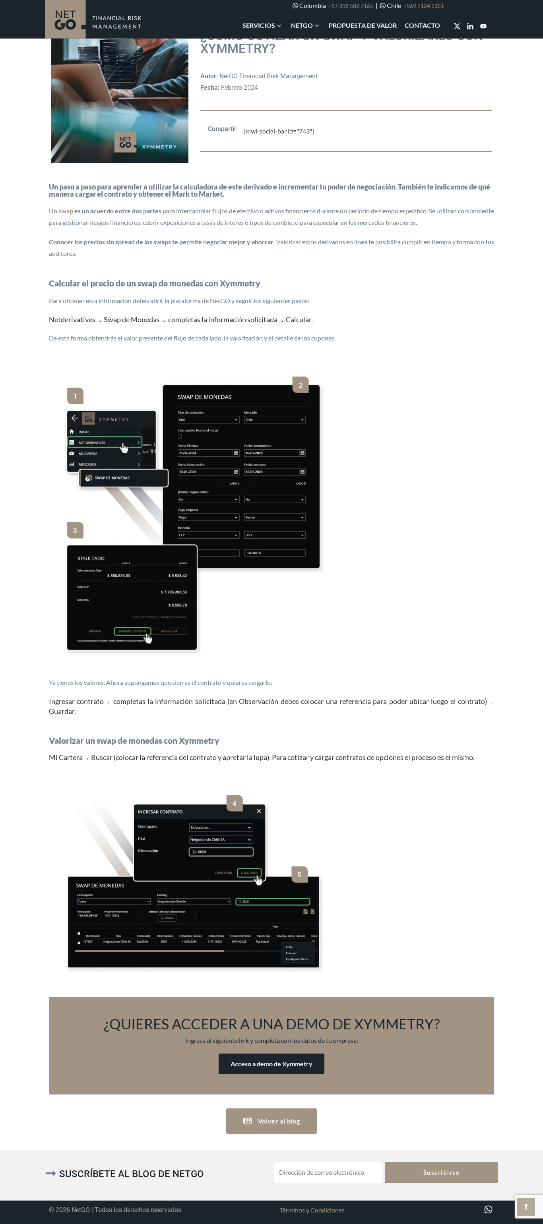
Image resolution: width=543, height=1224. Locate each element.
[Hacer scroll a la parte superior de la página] (526, 1207)
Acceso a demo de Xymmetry (271, 1063)
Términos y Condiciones (312, 1210)
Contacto (422, 25)
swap (65, 211)
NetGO (302, 25)
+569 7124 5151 (423, 5)
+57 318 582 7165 (350, 5)
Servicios (258, 25)
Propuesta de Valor (363, 25)
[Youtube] (483, 26)
